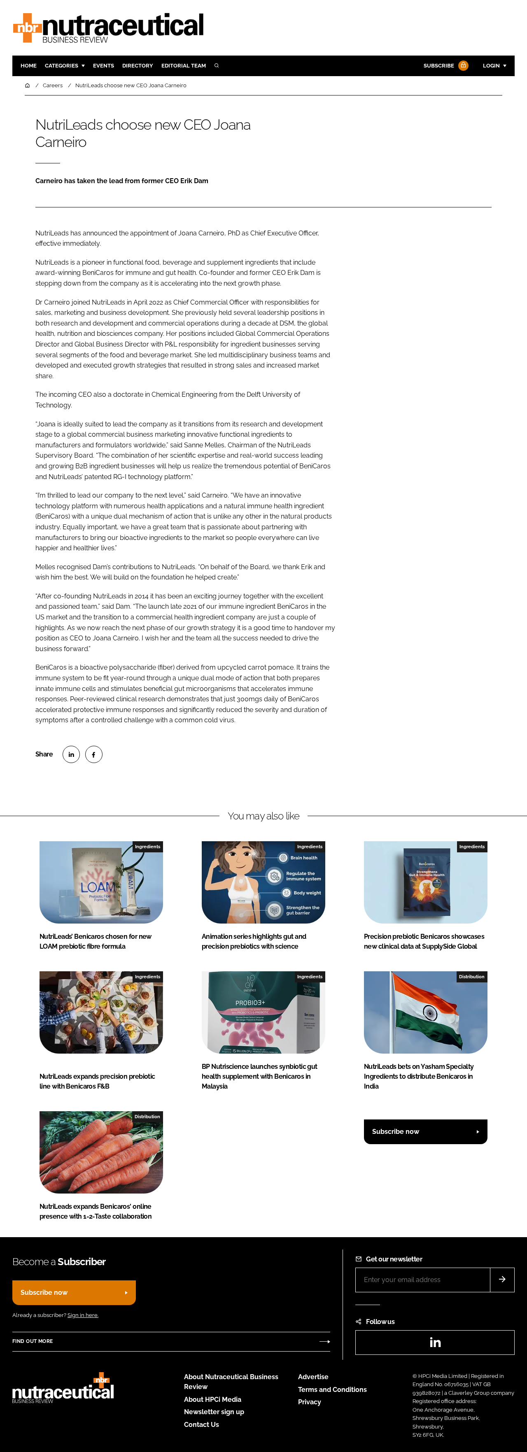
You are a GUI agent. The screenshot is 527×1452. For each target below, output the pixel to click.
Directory (137, 66)
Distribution (472, 976)
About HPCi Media (212, 1399)
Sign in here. (83, 1315)
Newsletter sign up (214, 1412)
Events (103, 66)
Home (29, 66)
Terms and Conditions (332, 1390)
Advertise (313, 1377)
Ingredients (147, 846)
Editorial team (183, 66)
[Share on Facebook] (94, 754)
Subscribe (439, 66)
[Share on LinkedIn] (71, 754)
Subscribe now (395, 1132)
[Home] (28, 85)
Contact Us (201, 1425)
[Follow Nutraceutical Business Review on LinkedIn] (435, 1345)
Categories (61, 66)
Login (491, 66)
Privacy (309, 1402)
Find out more (32, 1341)
